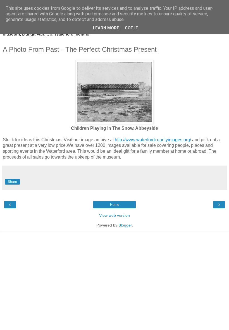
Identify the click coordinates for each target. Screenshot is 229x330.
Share (12, 182)
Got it (131, 28)
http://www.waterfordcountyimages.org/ (153, 139)
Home (114, 205)
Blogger (125, 225)
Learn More (106, 28)
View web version (114, 215)
